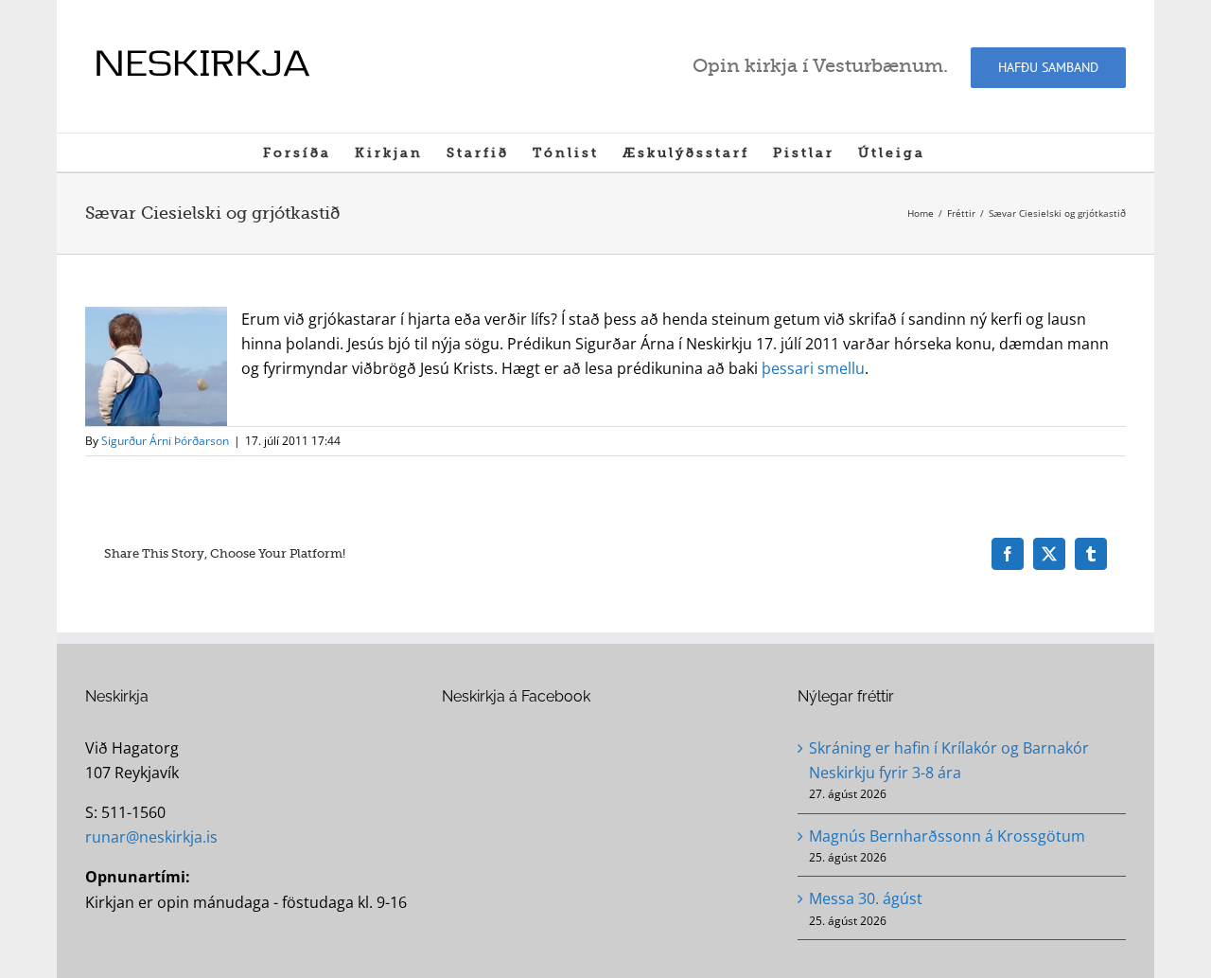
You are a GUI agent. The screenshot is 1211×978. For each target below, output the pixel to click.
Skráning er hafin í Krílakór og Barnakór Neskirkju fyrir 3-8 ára (949, 760)
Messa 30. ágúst (865, 898)
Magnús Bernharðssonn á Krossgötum (947, 836)
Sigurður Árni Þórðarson (165, 441)
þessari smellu (813, 368)
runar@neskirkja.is (151, 837)
